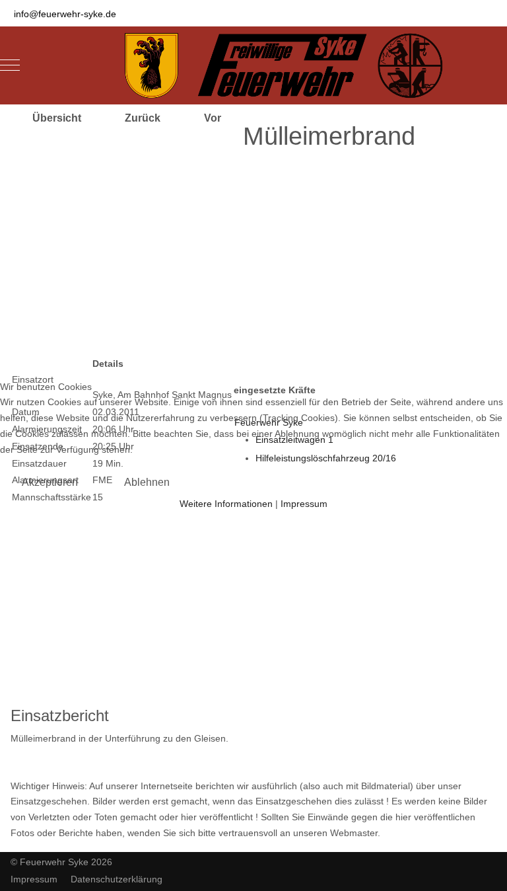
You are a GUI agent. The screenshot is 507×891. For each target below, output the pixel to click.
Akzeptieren (50, 482)
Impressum (304, 503)
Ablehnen (147, 482)
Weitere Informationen (226, 503)
